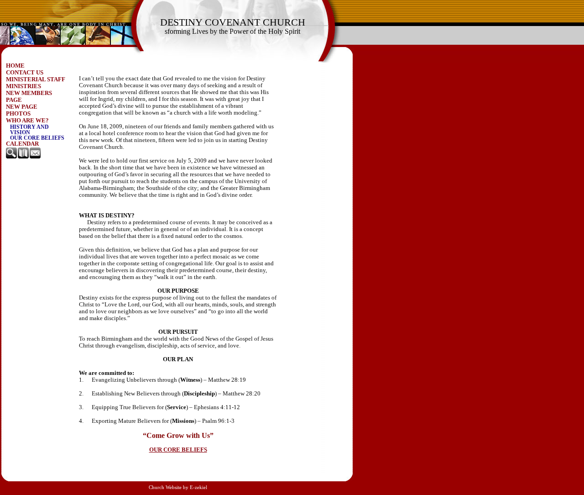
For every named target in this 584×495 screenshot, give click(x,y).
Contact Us (24, 72)
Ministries (23, 86)
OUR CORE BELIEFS (178, 450)
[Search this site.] (12, 156)
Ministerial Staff (35, 79)
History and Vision (29, 129)
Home (15, 66)
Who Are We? (27, 120)
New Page (21, 107)
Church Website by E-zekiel (178, 487)
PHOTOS (18, 114)
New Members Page (29, 96)
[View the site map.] (24, 156)
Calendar (22, 144)
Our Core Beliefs (37, 138)
